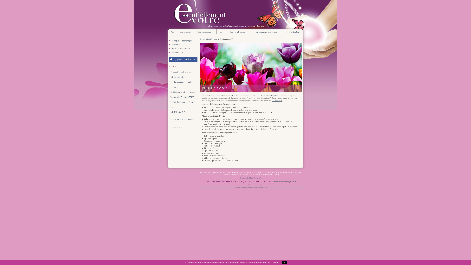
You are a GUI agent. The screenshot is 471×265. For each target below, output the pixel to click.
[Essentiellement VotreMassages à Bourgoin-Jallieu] (235, 14)
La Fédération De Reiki (179, 112)
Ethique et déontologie (182, 40)
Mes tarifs (176, 44)
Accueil (172, 32)
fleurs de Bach (277, 100)
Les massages (185, 32)
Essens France (177, 127)
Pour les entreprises (237, 32)
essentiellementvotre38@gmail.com (284, 182)
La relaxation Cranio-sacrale (266, 32)
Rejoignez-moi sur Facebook (184, 59)
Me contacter (177, 52)
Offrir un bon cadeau (181, 48)
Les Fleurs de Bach (205, 32)
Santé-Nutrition (293, 32)
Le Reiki (221, 32)
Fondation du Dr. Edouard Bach (182, 119)
